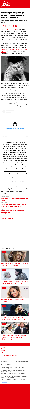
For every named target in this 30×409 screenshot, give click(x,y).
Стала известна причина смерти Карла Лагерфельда (13, 212)
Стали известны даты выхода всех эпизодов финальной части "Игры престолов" (14, 282)
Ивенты (3, 350)
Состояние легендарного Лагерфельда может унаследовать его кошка (13, 205)
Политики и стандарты (7, 354)
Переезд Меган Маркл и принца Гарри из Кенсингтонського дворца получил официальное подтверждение (13, 337)
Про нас (3, 347)
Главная (3, 10)
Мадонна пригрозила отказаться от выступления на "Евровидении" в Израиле (14, 318)
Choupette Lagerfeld (16, 181)
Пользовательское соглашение (9, 355)
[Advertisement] (15, 234)
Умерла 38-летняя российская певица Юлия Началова (14, 300)
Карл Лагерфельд (7, 218)
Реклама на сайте (5, 349)
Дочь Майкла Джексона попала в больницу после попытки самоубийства (14, 264)
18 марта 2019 (15, 10)
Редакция (3, 352)
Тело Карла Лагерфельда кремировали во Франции (14, 199)
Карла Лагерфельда (12, 29)
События (8, 10)
